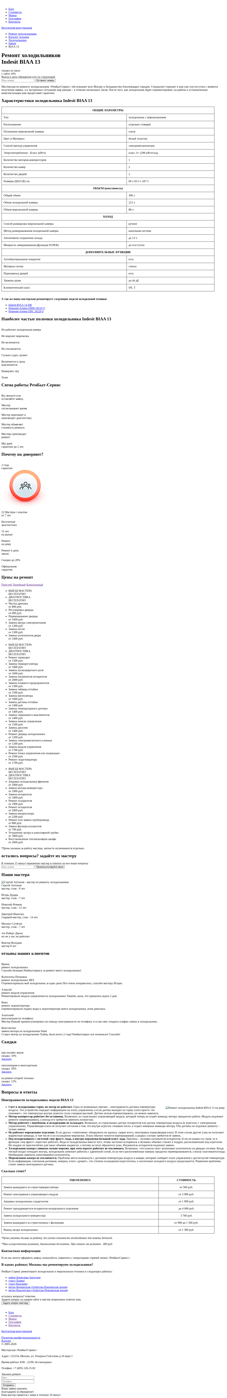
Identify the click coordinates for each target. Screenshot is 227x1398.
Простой (6, 584)
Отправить (8, 1385)
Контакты (14, 21)
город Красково (18, 1283)
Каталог (6, 1340)
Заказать (6, 1058)
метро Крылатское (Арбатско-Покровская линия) (38, 1290)
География (15, 18)
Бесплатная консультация (16, 27)
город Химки (17, 1280)
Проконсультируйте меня (49, 867)
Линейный (19, 584)
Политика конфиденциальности (20, 1337)
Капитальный (34, 584)
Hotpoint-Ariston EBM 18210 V (27, 308)
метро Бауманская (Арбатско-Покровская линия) (38, 1287)
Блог (11, 8)
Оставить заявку (45, 80)
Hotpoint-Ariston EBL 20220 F (26, 311)
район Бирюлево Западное (25, 1277)
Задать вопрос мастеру (15, 1303)
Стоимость (15, 12)
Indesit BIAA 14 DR (20, 304)
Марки (13, 15)
